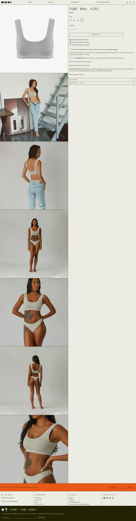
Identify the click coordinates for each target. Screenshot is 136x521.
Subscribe (130, 487)
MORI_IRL (38, 498)
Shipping (72, 500)
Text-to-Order (39, 504)
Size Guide (38, 500)
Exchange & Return (74, 502)
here (116, 49)
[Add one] (75, 29)
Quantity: (72, 25)
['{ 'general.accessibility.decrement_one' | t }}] (70, 29)
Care (36, 502)
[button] (131, 2)
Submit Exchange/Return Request (79, 504)
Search (71, 498)
